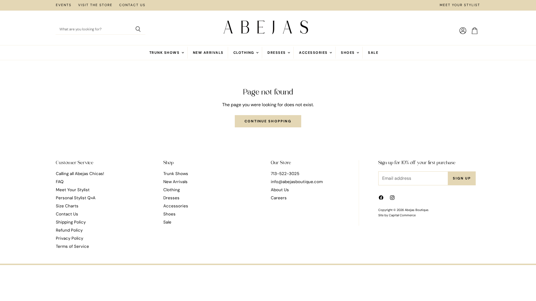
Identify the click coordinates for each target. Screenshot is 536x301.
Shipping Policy (71, 222)
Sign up (462, 178)
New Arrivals (208, 52)
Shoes (348, 52)
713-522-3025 (285, 173)
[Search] (138, 30)
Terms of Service (72, 246)
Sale (373, 52)
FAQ (60, 182)
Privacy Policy (69, 238)
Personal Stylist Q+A (75, 198)
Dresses (277, 52)
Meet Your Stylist (460, 5)
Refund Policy (69, 230)
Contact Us (132, 5)
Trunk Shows (165, 52)
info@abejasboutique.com (297, 182)
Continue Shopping (268, 121)
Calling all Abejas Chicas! (80, 173)
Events (63, 5)
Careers (279, 198)
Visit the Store (95, 5)
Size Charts (67, 206)
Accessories (314, 52)
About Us (280, 190)
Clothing (244, 52)
